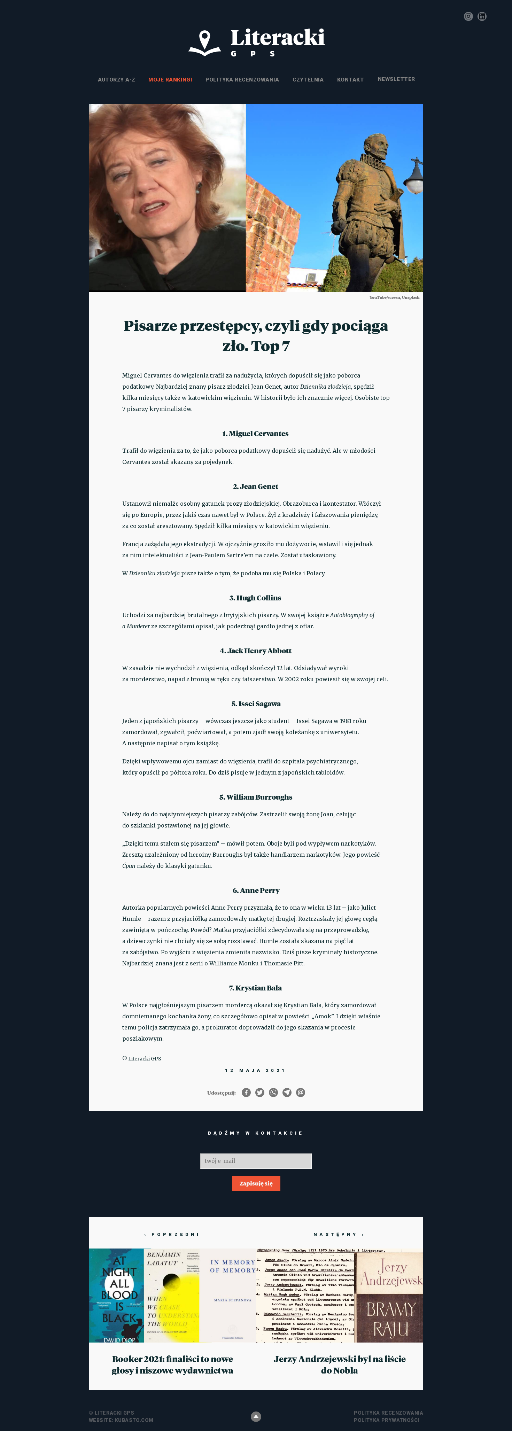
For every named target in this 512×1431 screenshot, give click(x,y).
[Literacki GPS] (256, 43)
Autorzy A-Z (116, 80)
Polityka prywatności (386, 1420)
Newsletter (395, 80)
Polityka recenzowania (242, 80)
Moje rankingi (170, 80)
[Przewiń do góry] (256, 1416)
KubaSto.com (134, 1420)
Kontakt (350, 80)
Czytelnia (308, 80)
